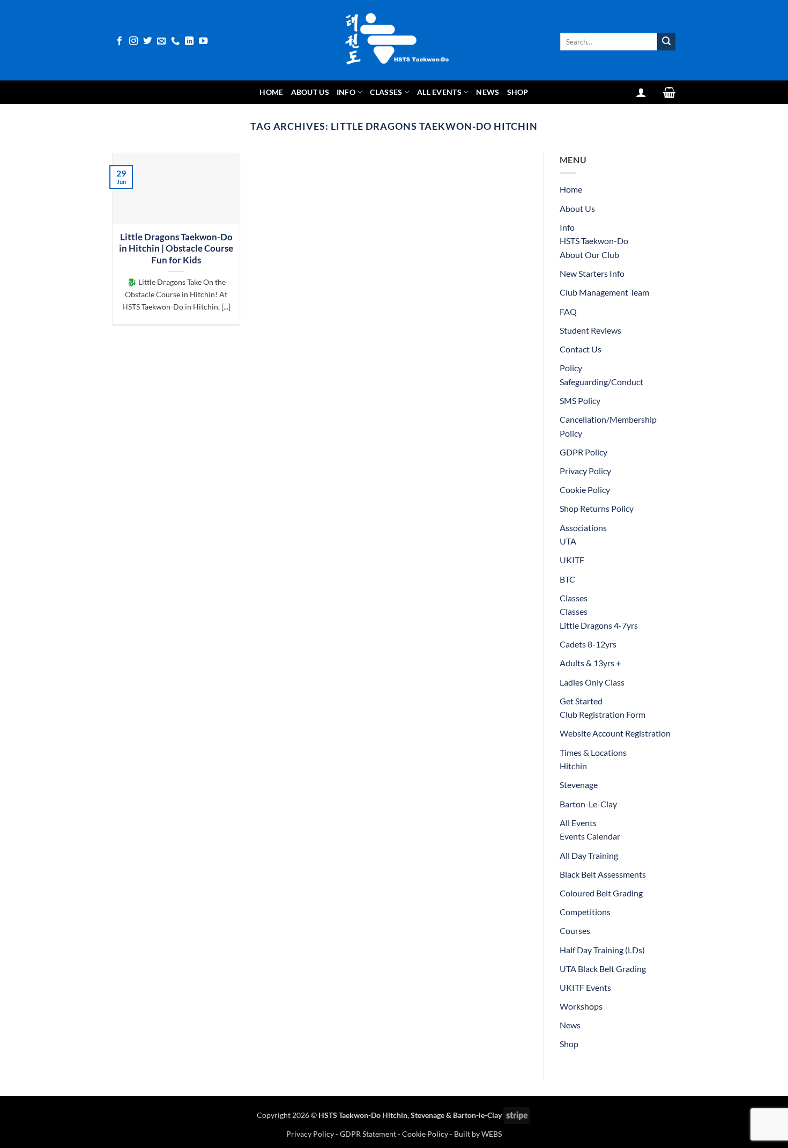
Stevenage (579, 784)
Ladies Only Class (592, 682)
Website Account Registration (615, 733)
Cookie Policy (585, 489)
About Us (310, 92)
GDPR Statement (368, 1133)
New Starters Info (592, 273)
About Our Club (589, 254)
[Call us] (175, 41)
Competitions (585, 912)
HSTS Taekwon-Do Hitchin (362, 1115)
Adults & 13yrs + (590, 663)
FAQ (568, 311)
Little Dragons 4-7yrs (599, 625)
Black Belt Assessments (603, 874)
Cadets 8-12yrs (588, 644)
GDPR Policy (583, 452)
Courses (575, 930)
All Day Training (589, 855)
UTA (568, 541)
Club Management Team (604, 292)
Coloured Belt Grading (601, 893)
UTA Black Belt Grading (603, 968)
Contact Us (580, 349)
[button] (641, 92)
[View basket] (669, 92)
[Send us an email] (161, 41)
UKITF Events (585, 987)
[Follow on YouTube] (203, 41)
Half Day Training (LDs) (602, 950)
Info (346, 92)
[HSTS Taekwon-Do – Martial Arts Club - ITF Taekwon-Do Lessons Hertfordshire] (394, 40)
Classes (386, 92)
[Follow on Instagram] (133, 41)
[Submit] (666, 42)
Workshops (581, 1006)
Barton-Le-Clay (588, 804)
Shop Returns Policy (597, 508)
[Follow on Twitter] (147, 41)
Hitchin (573, 766)
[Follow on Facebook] (119, 41)
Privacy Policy (585, 471)
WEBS (491, 1133)
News (487, 92)
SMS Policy (580, 400)
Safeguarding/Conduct (601, 382)
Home (271, 92)
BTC (567, 579)
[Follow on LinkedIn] (189, 41)
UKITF (572, 560)
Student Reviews (590, 330)
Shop (518, 92)
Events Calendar (590, 836)
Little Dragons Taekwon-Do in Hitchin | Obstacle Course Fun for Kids (176, 249)
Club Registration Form (602, 714)
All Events (439, 92)
